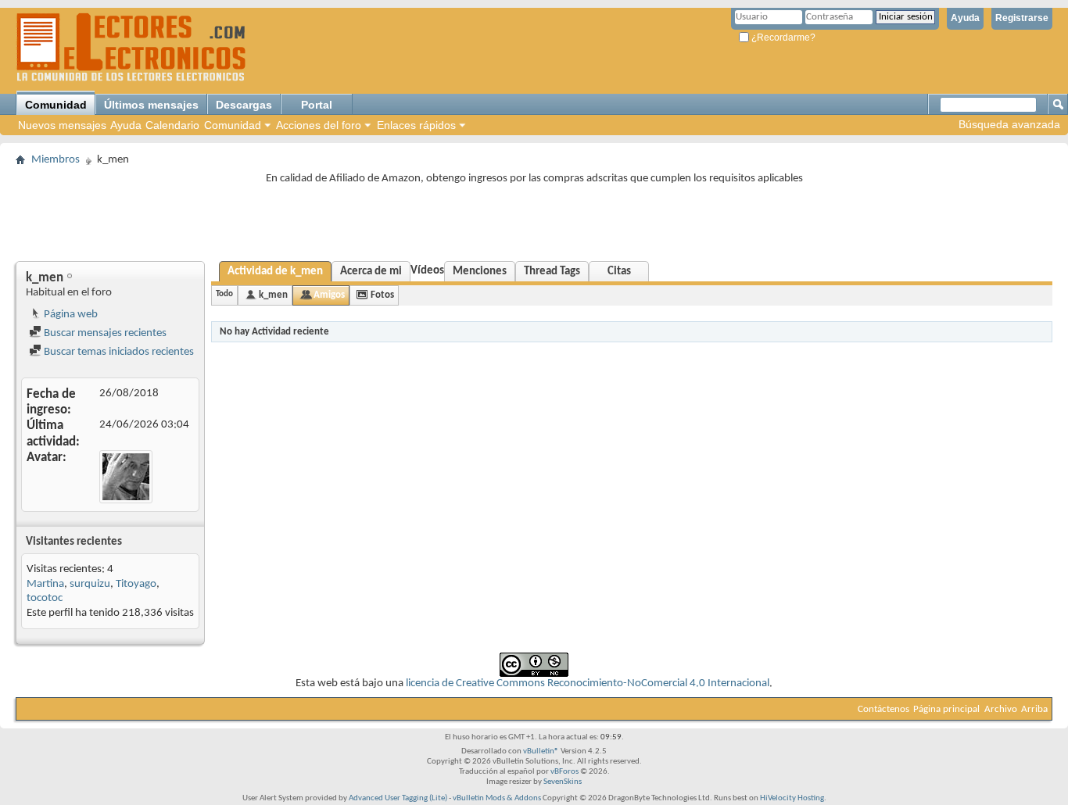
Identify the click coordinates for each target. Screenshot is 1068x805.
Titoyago (136, 584)
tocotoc (45, 598)
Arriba (1034, 709)
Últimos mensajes (151, 104)
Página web (69, 314)
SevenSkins (562, 782)
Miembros (55, 160)
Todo (224, 294)
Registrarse (1021, 18)
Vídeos (427, 271)
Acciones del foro (318, 125)
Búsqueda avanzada (1009, 124)
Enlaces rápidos (416, 125)
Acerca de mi (371, 271)
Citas (619, 271)
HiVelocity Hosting (792, 798)
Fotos (382, 295)
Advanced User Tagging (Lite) (398, 798)
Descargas (244, 104)
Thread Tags (552, 271)
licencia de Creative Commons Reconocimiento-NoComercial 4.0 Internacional (587, 683)
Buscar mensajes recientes (104, 333)
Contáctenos (883, 709)
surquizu (90, 584)
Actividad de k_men (275, 271)
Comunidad (56, 104)
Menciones (480, 271)
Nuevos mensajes (62, 125)
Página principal (946, 709)
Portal (316, 104)
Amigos (329, 295)
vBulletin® (541, 751)
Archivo (1000, 709)
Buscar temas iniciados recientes (117, 352)
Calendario (172, 125)
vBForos (564, 771)
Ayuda (965, 18)
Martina (45, 584)
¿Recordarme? (782, 37)
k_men (273, 295)
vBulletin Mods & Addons (497, 798)
